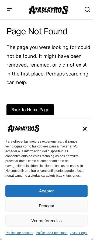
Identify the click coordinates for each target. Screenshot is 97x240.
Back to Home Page (30, 109)
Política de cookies (19, 233)
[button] (85, 128)
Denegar (46, 205)
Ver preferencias (46, 220)
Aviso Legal (79, 233)
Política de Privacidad (52, 233)
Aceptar (46, 190)
